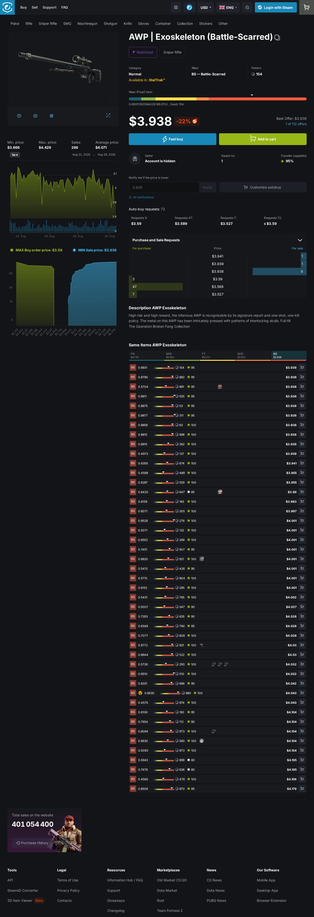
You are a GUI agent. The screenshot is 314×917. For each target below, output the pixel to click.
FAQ (64, 7)
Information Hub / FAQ (125, 880)
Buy (23, 7)
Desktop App (267, 890)
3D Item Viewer (19, 900)
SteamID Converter (22, 890)
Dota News (215, 890)
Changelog (116, 910)
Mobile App (266, 880)
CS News (214, 880)
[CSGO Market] (7, 7)
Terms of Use (67, 880)
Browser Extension (271, 900)
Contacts (64, 900)
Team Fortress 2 (170, 910)
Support (49, 7)
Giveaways (116, 900)
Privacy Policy (68, 890)
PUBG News (216, 900)
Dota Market (167, 890)
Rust (160, 900)
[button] (14, 23)
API (10, 880)
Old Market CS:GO (172, 880)
